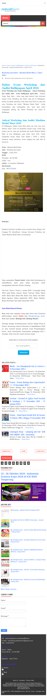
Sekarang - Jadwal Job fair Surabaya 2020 (26, 510)
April (8, 78)
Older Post (40, 451)
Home (23, 451)
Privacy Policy (30, 680)
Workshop (29, 78)
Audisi (12, 78)
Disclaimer (22, 680)
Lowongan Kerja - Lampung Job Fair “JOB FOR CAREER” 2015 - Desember (27, 433)
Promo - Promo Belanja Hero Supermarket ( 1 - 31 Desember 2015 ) (27, 384)
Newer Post (6, 451)
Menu (6, 18)
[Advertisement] (23, 45)
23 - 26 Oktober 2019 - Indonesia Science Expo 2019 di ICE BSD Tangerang (19, 476)
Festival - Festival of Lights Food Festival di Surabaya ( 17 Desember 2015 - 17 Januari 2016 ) (27, 401)
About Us (15, 680)
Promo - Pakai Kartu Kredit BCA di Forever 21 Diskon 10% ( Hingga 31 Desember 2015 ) (27, 418)
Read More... (20, 378)
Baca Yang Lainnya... (9, 589)
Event (24, 78)
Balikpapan (18, 78)
